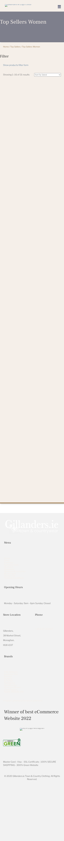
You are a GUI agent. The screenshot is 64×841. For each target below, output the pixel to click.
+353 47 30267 (44, 629)
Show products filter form (15, 65)
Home (6, 47)
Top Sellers (15, 47)
